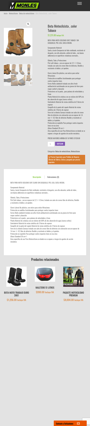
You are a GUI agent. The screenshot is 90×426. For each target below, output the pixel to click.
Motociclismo (13, 13)
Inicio (5, 13)
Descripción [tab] (37, 177)
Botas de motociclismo (26, 13)
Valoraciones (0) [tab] (53, 177)
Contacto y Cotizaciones (64, 423)
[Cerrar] (77, 422)
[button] (28, 24)
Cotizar (60, 143)
